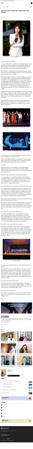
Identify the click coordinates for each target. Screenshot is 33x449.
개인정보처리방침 (3, 438)
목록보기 (3, 326)
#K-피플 (5, 324)
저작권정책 (8, 438)
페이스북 (4, 410)
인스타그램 (4, 413)
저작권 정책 (30, 316)
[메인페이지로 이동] (2, 3)
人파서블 (7, 6)
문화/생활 (3, 6)
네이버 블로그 (4, 407)
